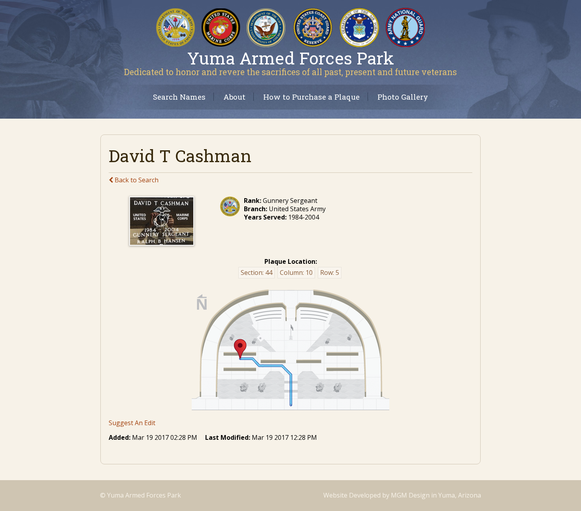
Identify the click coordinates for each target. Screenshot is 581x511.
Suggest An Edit (132, 422)
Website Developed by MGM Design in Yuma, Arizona (402, 495)
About (234, 97)
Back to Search (135, 180)
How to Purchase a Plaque (311, 97)
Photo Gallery (402, 97)
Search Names (179, 97)
